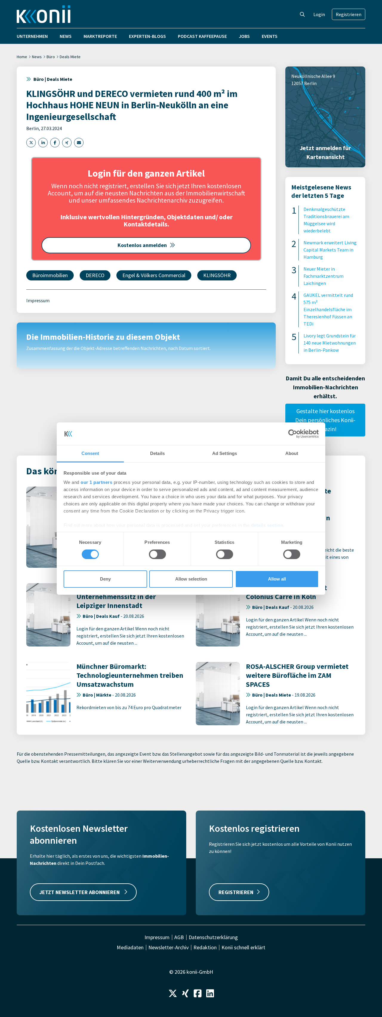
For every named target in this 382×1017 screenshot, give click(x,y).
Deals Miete (70, 56)
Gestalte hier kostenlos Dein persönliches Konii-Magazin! (325, 420)
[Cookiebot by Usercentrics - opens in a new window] (293, 433)
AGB (179, 937)
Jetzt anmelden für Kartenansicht (325, 152)
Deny (105, 578)
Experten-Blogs (147, 36)
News (66, 36)
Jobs (244, 36)
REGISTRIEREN (235, 892)
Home (22, 56)
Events (270, 36)
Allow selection (191, 578)
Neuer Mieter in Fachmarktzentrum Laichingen (324, 276)
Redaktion (205, 947)
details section (267, 525)
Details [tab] (157, 453)
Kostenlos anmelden (142, 245)
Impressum (38, 300)
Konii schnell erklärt (243, 947)
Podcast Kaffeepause (202, 36)
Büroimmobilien (50, 275)
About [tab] (291, 453)
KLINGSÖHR (217, 275)
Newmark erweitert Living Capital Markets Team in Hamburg (330, 250)
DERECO (95, 275)
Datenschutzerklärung (213, 937)
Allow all (277, 578)
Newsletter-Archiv (168, 947)
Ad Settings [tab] (224, 453)
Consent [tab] (90, 453)
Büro (51, 56)
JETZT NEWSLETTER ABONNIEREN (80, 892)
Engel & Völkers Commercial (153, 275)
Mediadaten (130, 947)
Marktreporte (100, 36)
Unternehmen (32, 36)
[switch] (157, 554)
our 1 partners (96, 482)
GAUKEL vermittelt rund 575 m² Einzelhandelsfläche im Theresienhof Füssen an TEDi (328, 309)
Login (319, 14)
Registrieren (348, 14)
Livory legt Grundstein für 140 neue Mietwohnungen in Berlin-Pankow (330, 343)
